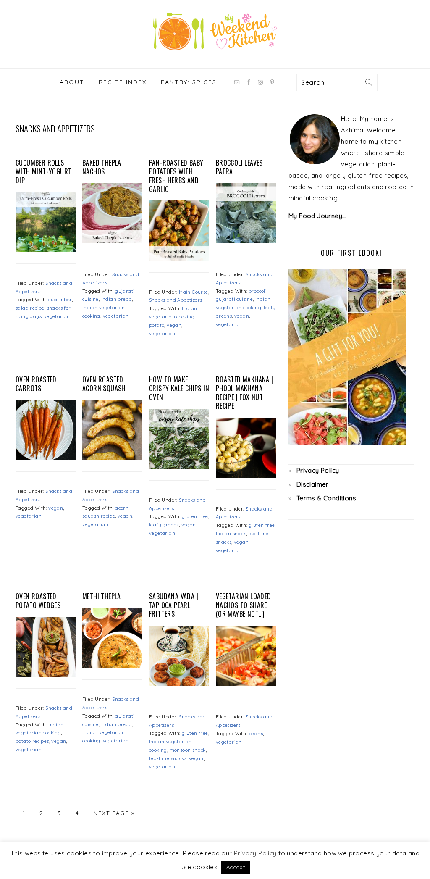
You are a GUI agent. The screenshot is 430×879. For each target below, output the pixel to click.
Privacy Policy (317, 470)
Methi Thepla (101, 596)
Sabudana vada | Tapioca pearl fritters (173, 605)
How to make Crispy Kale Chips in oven (179, 388)
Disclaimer (312, 484)
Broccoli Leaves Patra (239, 167)
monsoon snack (188, 750)
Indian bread (116, 299)
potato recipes (32, 741)
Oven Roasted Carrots (36, 383)
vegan (174, 325)
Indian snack (231, 534)
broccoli (258, 291)
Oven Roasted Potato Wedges (38, 600)
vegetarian (57, 316)
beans (256, 734)
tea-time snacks (167, 758)
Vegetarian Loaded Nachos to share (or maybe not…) (243, 605)
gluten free (195, 516)
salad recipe (30, 308)
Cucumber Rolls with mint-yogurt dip (43, 171)
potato (156, 325)
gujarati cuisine (234, 299)
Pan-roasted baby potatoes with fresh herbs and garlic (176, 176)
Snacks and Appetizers (175, 300)
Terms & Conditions (326, 498)
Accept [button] (235, 867)
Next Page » (114, 813)
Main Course (193, 292)
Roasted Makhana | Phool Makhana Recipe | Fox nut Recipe (244, 392)
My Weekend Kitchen (215, 31)
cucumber (60, 300)
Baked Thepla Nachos (101, 167)
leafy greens (164, 525)
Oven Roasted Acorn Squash (104, 383)
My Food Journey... (317, 216)
